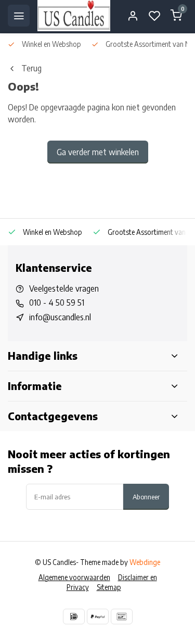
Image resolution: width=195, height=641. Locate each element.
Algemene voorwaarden (74, 577)
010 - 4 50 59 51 (56, 302)
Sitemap (109, 587)
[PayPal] (98, 616)
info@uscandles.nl (60, 317)
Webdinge (144, 562)
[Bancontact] (122, 616)
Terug (31, 68)
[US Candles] (73, 15)
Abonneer (146, 496)
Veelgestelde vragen (64, 288)
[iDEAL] (74, 616)
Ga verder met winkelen (98, 152)
